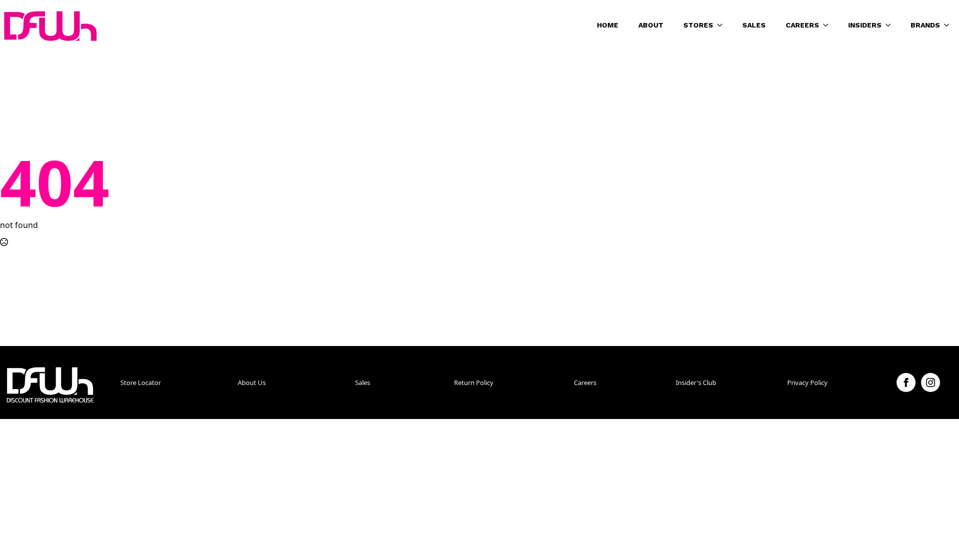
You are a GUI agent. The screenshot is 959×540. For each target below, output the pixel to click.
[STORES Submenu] (722, 25)
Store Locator (140, 382)
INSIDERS (865, 25)
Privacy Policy (807, 382)
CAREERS (802, 25)
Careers (585, 382)
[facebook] (906, 382)
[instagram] (930, 382)
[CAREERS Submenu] (828, 25)
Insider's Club (696, 382)
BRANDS (925, 25)
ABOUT (650, 25)
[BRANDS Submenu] (949, 25)
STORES (698, 25)
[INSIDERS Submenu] (891, 25)
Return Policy (473, 382)
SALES (754, 25)
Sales (362, 382)
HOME (607, 25)
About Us (252, 382)
